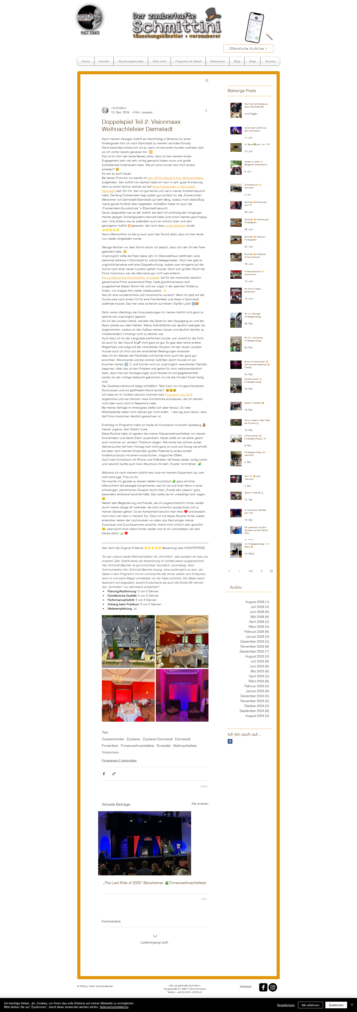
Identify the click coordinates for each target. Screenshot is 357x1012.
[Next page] (261, 571)
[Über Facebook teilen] (104, 774)
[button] (207, 80)
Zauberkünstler (113, 739)
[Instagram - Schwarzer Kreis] (273, 987)
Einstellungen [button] (286, 1005)
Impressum (245, 986)
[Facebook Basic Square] (230, 741)
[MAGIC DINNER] (89, 17)
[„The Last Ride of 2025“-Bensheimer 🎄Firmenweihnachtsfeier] (155, 843)
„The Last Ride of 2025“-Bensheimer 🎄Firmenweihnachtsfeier (154, 882)
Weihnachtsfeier (185, 746)
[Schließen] (352, 1005)
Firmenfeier (110, 746)
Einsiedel (164, 746)
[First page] (229, 571)
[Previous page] (239, 571)
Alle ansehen (200, 803)
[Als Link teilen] (114, 774)
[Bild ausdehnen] (128, 641)
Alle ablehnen (310, 1005)
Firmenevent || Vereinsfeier (119, 760)
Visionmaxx (110, 752)
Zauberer (133, 739)
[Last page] (271, 571)
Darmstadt (182, 739)
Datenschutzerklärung (114, 1007)
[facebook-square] (263, 987)
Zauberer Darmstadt (158, 739)
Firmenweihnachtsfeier (137, 746)
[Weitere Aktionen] (205, 110)
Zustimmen (336, 1005)
